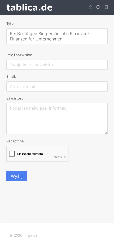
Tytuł (10, 23)
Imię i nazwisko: (19, 55)
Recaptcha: (15, 141)
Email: (11, 76)
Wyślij (17, 176)
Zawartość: (15, 98)
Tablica (31, 235)
